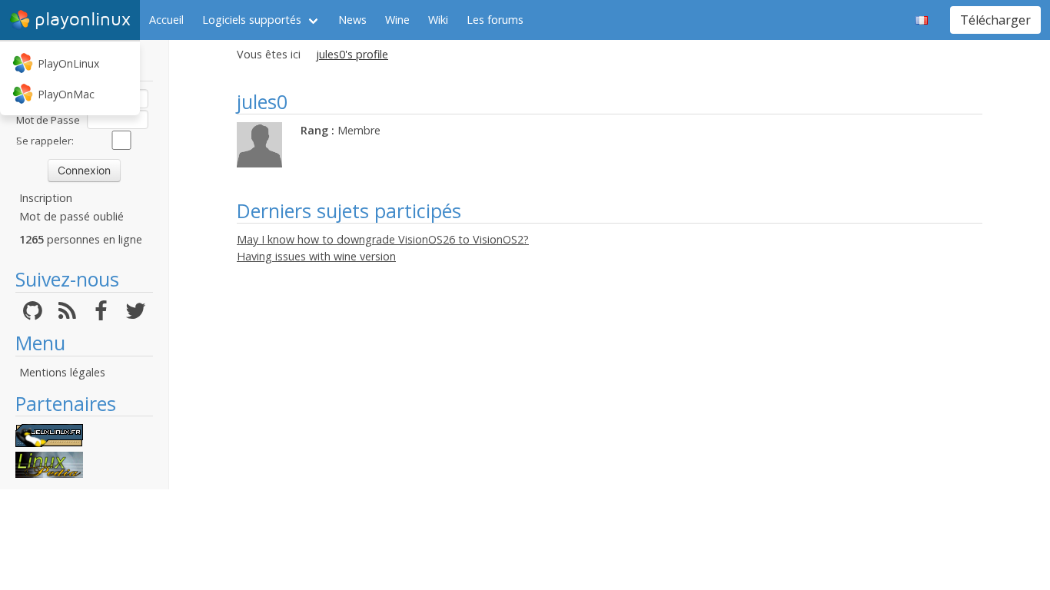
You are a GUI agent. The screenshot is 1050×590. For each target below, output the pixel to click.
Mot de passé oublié (71, 216)
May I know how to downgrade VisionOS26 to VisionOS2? (383, 239)
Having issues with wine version (316, 256)
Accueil (166, 19)
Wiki (438, 19)
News (352, 19)
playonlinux (83, 19)
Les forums (495, 19)
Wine (397, 19)
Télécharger (995, 20)
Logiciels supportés (251, 19)
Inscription (45, 198)
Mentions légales (62, 372)
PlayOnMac (66, 94)
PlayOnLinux (68, 63)
